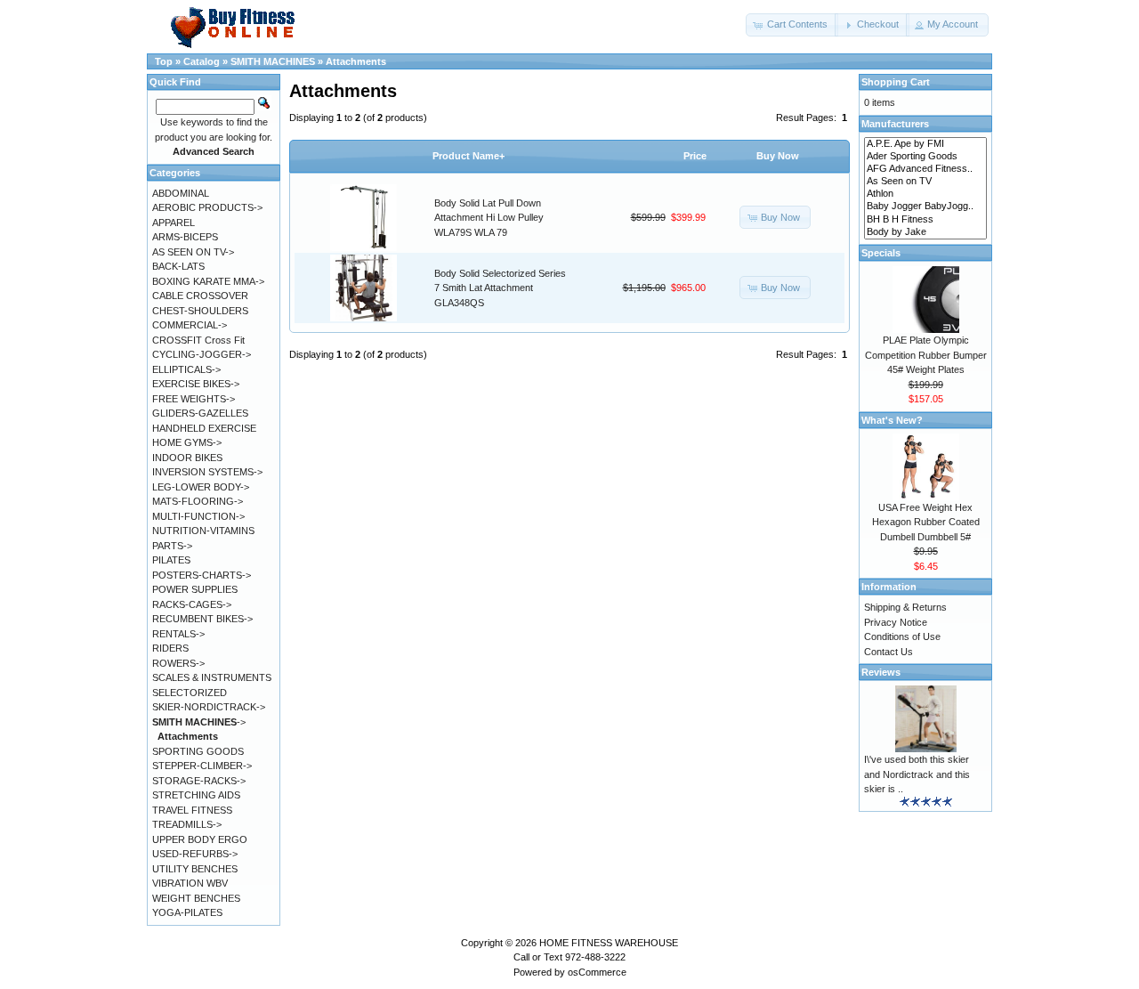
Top (164, 61)
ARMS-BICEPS (185, 236)
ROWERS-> (178, 663)
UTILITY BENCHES (195, 868)
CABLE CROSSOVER (200, 295)
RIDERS (170, 648)
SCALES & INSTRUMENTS (211, 677)
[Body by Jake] (925, 232)
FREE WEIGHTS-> (193, 398)
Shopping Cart (895, 82)
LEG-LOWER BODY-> (200, 487)
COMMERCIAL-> (189, 325)
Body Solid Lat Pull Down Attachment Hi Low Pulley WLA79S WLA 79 (489, 218)
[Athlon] (925, 194)
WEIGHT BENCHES (196, 898)
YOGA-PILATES (187, 912)
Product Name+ (468, 155)
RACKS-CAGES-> (191, 604)
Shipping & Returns (905, 607)
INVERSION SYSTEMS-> (207, 471)
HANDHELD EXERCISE (204, 428)
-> (199, 722)
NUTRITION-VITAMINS (203, 530)
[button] (792, 24)
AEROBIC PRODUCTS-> (207, 207)
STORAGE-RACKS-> (199, 780)
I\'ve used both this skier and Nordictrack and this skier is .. (917, 774)
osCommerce (597, 972)
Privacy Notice (895, 622)
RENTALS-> (178, 633)
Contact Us (888, 651)
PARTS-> (172, 545)
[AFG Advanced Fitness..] (925, 169)
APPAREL (173, 222)
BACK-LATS (178, 266)
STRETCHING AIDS (196, 795)
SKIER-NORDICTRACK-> (208, 706)
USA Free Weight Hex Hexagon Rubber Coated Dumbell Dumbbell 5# (926, 522)
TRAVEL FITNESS (192, 810)
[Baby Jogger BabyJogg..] (925, 206)
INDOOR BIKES (187, 457)
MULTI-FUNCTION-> (198, 516)
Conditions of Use (902, 636)
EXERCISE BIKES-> (195, 383)
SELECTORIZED (189, 692)
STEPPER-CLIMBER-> (202, 765)
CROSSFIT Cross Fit (198, 340)
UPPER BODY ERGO (199, 839)
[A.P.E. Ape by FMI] (925, 144)
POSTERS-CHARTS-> (201, 575)
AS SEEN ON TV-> (193, 252)
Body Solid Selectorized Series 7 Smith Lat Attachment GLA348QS (500, 288)
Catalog (201, 61)
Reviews (881, 672)
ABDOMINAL (180, 193)
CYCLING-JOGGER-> (201, 354)
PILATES (171, 560)
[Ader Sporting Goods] (925, 156)
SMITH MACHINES (272, 61)
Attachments (356, 61)
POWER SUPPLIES (195, 589)
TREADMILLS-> (187, 824)
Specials (881, 252)
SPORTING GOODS (198, 751)
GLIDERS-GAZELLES (200, 413)
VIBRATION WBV (190, 883)
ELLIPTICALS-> (186, 369)
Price (695, 155)
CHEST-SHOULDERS (200, 310)
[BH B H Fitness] (925, 220)
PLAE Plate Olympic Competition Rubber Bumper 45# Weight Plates (926, 355)
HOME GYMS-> (187, 442)
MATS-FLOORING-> (197, 501)
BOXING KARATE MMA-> (208, 281)
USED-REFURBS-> (195, 853)
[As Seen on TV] (925, 181)
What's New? (892, 420)
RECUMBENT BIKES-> (202, 618)
